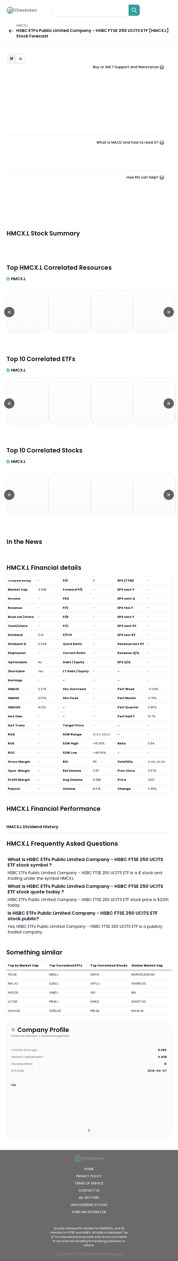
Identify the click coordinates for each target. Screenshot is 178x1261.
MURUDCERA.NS (143, 974)
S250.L (53, 983)
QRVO (94, 974)
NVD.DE (13, 992)
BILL (133, 992)
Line (20, 58)
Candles (11, 58)
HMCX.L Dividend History (32, 827)
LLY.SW (12, 1001)
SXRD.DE (55, 1011)
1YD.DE (12, 974)
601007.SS (138, 1001)
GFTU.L (95, 983)
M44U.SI (137, 1011)
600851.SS (138, 983)
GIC (93, 992)
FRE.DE (95, 1011)
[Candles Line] (16, 58)
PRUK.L (54, 1001)
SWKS (94, 1001)
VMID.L (53, 992)
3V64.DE (14, 1011)
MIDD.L (53, 974)
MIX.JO (13, 983)
